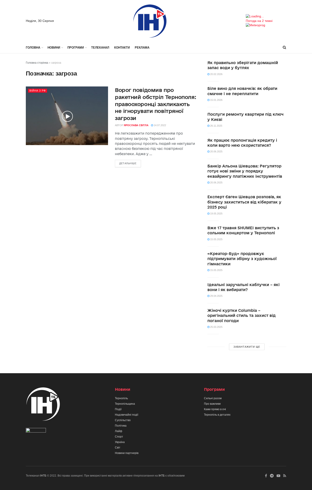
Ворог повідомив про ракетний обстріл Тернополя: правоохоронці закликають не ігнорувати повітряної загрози (155, 104)
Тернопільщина (125, 403)
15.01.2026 (215, 100)
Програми (75, 47)
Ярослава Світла (136, 125)
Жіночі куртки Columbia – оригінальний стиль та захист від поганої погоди (241, 315)
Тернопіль (121, 398)
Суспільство (123, 420)
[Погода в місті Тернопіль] (266, 16)
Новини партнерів (126, 453)
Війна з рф (37, 90)
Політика (121, 425)
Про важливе (212, 403)
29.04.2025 (215, 296)
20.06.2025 (215, 151)
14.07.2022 (159, 125)
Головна (33, 47)
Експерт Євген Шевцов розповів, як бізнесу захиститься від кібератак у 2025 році (244, 202)
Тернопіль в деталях (217, 414)
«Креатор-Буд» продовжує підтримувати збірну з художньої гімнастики (242, 258)
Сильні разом (213, 398)
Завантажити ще (246, 346)
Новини (54, 47)
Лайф (118, 431)
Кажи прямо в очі (215, 409)
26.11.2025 (215, 125)
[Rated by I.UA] (36, 431)
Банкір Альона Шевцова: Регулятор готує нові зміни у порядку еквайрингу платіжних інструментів (244, 171)
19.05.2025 (215, 213)
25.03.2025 (215, 327)
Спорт (119, 436)
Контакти (122, 47)
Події (118, 409)
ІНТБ (43, 475)
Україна (120, 442)
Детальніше (128, 163)
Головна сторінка (37, 62)
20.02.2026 (215, 74)
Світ (117, 447)
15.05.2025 (215, 239)
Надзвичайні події (126, 414)
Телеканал (100, 47)
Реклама (142, 47)
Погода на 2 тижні (259, 21)
